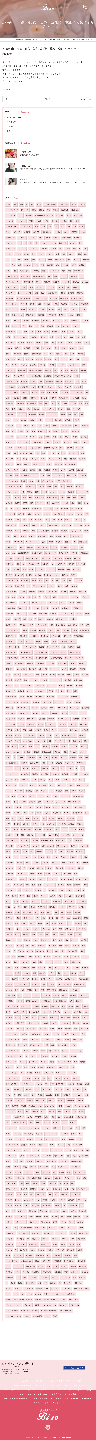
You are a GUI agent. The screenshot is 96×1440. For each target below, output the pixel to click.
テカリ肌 (35, 392)
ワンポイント (10, 293)
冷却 (21, 204)
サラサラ (15, 365)
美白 (71, 337)
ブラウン (45, 1150)
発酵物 (25, 503)
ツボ (45, 354)
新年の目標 (10, 846)
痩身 (15, 204)
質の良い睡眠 (47, 1206)
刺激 (15, 1228)
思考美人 (59, 791)
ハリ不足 (70, 768)
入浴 (40, 437)
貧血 (43, 542)
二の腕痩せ (35, 271)
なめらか (43, 365)
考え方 (34, 580)
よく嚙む (64, 1266)
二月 (19, 907)
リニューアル (60, 1073)
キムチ (25, 851)
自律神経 (71, 293)
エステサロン (10, 215)
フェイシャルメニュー (13, 752)
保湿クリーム (82, 1200)
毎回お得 (55, 746)
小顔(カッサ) (63, 1305)
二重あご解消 (34, 763)
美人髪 (32, 470)
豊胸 (25, 332)
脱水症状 (45, 863)
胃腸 (7, 315)
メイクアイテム (11, 1156)
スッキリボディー (64, 719)
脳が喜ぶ (80, 1222)
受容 (40, 580)
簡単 (68, 409)
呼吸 (48, 935)
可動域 (52, 1145)
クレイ (8, 536)
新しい (64, 713)
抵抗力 (8, 757)
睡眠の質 (29, 791)
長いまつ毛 (23, 785)
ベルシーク (31, 724)
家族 (82, 414)
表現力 (42, 619)
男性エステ (32, 1211)
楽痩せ (8, 321)
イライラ (9, 791)
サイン (8, 1095)
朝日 (54, 940)
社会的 (8, 1255)
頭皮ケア (55, 221)
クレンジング (10, 370)
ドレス (8, 1012)
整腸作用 (9, 1217)
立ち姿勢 (9, 741)
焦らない (9, 835)
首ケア (49, 951)
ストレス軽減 (57, 558)
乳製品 (69, 1172)
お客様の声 (6, 90)
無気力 (69, 1217)
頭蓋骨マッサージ (12, 1189)
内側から (9, 1272)
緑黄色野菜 (35, 1272)
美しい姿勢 (53, 298)
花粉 (48, 210)
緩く (66, 940)
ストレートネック (12, 304)
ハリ (74, 226)
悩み (62, 448)
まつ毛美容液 (10, 387)
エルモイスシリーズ (13, 1078)
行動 (70, 580)
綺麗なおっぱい (84, 979)
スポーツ (21, 597)
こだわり (82, 497)
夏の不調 (73, 995)
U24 (30, 619)
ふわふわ (71, 603)
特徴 (36, 791)
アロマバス (46, 901)
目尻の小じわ (48, 1233)
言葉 (47, 580)
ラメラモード (48, 1073)
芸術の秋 (9, 1200)
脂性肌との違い (26, 1261)
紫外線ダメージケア (26, 625)
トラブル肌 (64, 1134)
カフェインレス (22, 437)
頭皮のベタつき (63, 846)
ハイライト (63, 730)
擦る (19, 1095)
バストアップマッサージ (58, 652)
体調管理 (21, 691)
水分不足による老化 (34, 1178)
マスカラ (65, 503)
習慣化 (52, 708)
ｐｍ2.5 (69, 890)
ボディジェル (59, 702)
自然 (87, 1150)
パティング (60, 1250)
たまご (8, 1294)
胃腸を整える (30, 315)
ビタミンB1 (33, 1277)
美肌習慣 (36, 348)
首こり (63, 293)
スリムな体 (32, 614)
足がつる (9, 1289)
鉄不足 (61, 851)
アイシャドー (72, 1206)
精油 (36, 243)
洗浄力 (23, 536)
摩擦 (42, 392)
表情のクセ (10, 1244)
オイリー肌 (46, 321)
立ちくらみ (80, 851)
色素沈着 (86, 260)
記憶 (62, 951)
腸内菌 (8, 675)
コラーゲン (17, 232)
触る (71, 1001)
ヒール (43, 1051)
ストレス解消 (10, 713)
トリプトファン (11, 652)
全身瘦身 (36, 1006)
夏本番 (66, 957)
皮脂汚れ (44, 249)
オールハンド (10, 343)
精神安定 (77, 558)
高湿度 (29, 514)
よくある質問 (37, 1316)
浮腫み (43, 459)
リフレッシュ (33, 249)
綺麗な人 (69, 520)
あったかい (51, 824)
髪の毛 (17, 1017)
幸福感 (8, 542)
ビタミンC (73, 713)
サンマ (32, 1056)
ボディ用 (74, 553)
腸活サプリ (56, 1128)
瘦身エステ (22, 1211)
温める (55, 935)
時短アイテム (42, 1145)
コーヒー (33, 437)
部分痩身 (64, 531)
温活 (42, 293)
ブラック (36, 1150)
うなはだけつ (70, 868)
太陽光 (64, 403)
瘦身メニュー (25, 1006)
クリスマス (84, 774)
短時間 (34, 962)
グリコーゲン (65, 1277)
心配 (83, 1128)
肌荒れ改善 (63, 990)
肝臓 (78, 1244)
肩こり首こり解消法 (23, 298)
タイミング (25, 962)
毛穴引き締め (10, 719)
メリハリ (64, 757)
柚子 (74, 780)
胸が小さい (55, 332)
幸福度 (67, 946)
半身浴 (48, 437)
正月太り (52, 818)
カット (40, 874)
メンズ (39, 204)
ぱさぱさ (71, 1200)
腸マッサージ (51, 1161)
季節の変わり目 (11, 592)
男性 (77, 221)
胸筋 (24, 497)
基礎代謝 (48, 370)
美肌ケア (47, 282)
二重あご (53, 1283)
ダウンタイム (53, 879)
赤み (50, 226)
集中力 (8, 813)
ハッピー (75, 940)
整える (43, 525)
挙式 (7, 1122)
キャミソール (33, 1062)
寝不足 (67, 1040)
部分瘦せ (70, 448)
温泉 (19, 995)
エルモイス (19, 558)
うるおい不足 (19, 1023)
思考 (33, 968)
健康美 (22, 547)
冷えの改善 (31, 757)
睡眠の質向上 (46, 752)
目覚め (17, 730)
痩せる (67, 437)
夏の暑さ (42, 630)
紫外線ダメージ (61, 619)
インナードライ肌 (12, 1261)
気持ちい (74, 846)
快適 (13, 553)
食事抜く (77, 1217)
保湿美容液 (84, 553)
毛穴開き (24, 1034)
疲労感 (8, 1161)
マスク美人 (55, 503)
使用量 (86, 918)
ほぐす (66, 1183)
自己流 (81, 1111)
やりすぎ (58, 1078)
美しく (57, 735)
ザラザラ (9, 1206)
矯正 (85, 923)
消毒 (22, 835)
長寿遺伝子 (70, 1100)
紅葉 (25, 1194)
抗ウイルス (22, 249)
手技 (65, 459)
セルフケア (52, 1183)
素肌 (50, 741)
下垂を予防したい (60, 1001)
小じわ (81, 226)
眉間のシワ (35, 1239)
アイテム (57, 1012)
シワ (13, 260)
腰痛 (50, 780)
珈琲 (59, 1111)
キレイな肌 (75, 398)
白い (62, 918)
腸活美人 (62, 315)
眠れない (38, 829)
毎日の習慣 (64, 298)
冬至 (13, 1211)
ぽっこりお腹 (83, 1156)
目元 (65, 752)
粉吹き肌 (73, 1056)
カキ (18, 1277)
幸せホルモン (18, 542)
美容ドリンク (40, 1100)
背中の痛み (68, 1283)
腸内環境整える (53, 525)
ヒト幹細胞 (52, 946)
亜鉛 (24, 1277)
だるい (35, 940)
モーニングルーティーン (46, 387)
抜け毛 (19, 1067)
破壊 (75, 874)
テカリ (8, 376)
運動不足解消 (62, 708)
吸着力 (16, 536)
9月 (35, 597)
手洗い (86, 741)
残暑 (46, 1045)
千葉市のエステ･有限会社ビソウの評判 (19, 1300)
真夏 (63, 1139)
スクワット (46, 995)
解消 (54, 929)
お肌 (30, 243)
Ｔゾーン (52, 973)
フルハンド (57, 874)
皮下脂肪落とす (43, 531)
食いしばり (10, 1239)
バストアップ (10, 332)
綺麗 (80, 757)
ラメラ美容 (25, 901)
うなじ (8, 1266)
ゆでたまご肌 (56, 636)
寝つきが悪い (48, 829)
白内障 (66, 1272)
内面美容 (71, 1139)
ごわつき (17, 497)
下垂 (31, 332)
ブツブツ (18, 807)
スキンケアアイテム (58, 1084)
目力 (31, 503)
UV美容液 (26, 531)
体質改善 (82, 204)
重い (70, 923)
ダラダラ (85, 968)
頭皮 (7, 365)
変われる (44, 791)
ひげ (27, 431)
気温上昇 (21, 514)
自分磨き (9, 520)
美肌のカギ (58, 1089)
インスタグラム (20, 448)
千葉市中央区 (10, 238)
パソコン (73, 829)
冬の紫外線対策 (78, 796)
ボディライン (24, 271)
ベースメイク (21, 221)
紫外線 (55, 210)
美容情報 (61, 287)
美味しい (37, 409)
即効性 (37, 1261)
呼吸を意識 (40, 1255)
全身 (40, 238)
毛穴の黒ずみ (63, 398)
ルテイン (64, 276)
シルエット (66, 780)
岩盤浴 (22, 697)
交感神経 (80, 293)
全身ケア (62, 1200)
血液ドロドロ (45, 1222)
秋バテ (29, 691)
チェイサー (10, 863)
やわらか (18, 254)
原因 (7, 326)
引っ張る (35, 979)
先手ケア (47, 1122)
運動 (69, 271)
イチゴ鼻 (26, 824)
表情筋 (58, 536)
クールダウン (30, 1283)
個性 (57, 580)
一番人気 (36, 1078)
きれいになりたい (12, 287)
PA (25, 243)
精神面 (82, 1062)
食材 (47, 923)
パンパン (20, 1001)
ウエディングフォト (13, 647)
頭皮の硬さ (55, 1289)
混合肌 (52, 1029)
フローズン (72, 907)
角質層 (8, 907)
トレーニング (77, 1095)
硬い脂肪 (9, 1017)
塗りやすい (43, 785)
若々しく (55, 547)
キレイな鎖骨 (10, 514)
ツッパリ (51, 586)
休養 (39, 1283)
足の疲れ (64, 592)
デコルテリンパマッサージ (74, 658)
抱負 (13, 818)
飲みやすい (35, 768)
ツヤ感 (38, 221)
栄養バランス (76, 962)
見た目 (81, 791)
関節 (51, 625)
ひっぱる (41, 1250)
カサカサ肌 (72, 1073)
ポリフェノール (47, 481)
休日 (15, 802)
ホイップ (76, 1078)
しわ (81, 276)
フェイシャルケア (12, 1073)
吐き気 (66, 1189)
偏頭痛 (26, 354)
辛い (46, 1084)
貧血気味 (70, 851)
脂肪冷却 (35, 1183)
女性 (71, 221)
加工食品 (55, 1217)
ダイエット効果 (63, 697)
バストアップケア (41, 658)
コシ (48, 1189)
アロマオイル (81, 901)
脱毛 (13, 431)
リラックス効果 (52, 592)
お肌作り (49, 868)
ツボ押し (80, 824)
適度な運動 (58, 420)
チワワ (8, 420)
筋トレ (44, 271)
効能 (82, 768)
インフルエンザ (40, 691)
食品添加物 (23, 636)
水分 (33, 254)
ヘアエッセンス (41, 625)
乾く (62, 768)
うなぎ (66, 962)
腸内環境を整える (12, 763)
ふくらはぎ (34, 459)
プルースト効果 (72, 951)
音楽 (30, 730)
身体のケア (75, 697)
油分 (39, 885)
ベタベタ (79, 614)
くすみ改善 (48, 509)
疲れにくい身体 (51, 553)
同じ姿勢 (9, 680)
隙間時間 (68, 1029)
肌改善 (76, 675)
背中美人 (9, 807)
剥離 (21, 1183)
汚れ (58, 630)
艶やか (14, 896)
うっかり (20, 946)
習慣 (36, 293)
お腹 (19, 265)
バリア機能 (40, 569)
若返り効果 (67, 680)
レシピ (20, 641)
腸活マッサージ (63, 1167)
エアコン (9, 1023)
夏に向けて (32, 309)
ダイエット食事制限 (35, 370)
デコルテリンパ (77, 509)
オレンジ (62, 907)
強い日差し (10, 1029)
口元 (7, 1106)
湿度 (15, 1161)
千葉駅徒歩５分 (52, 293)
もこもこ (53, 492)
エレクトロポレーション (14, 1056)
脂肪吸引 (82, 907)
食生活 (8, 271)
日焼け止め (75, 210)
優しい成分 (76, 1023)
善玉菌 (87, 525)
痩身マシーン (79, 271)
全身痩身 (53, 614)
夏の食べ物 (82, 1266)
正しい (37, 746)
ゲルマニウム (59, 968)
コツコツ (27, 995)
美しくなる (25, 580)
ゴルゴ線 (73, 1233)
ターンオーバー (52, 392)
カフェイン (10, 437)
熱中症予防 (29, 359)
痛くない (56, 431)
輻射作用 (41, 592)
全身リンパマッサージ (63, 481)
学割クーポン (69, 1178)
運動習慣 (73, 757)
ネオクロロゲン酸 (42, 547)
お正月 (20, 818)
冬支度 (29, 1073)
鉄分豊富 (44, 708)
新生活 (8, 1134)
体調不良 (70, 486)
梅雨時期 (49, 359)
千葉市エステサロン (32, 558)
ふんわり (24, 470)
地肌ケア (27, 464)
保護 (63, 254)
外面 (75, 1062)
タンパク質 (10, 459)
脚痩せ (23, 309)
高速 (33, 431)
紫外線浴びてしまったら (62, 376)
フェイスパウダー (82, 879)
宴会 (74, 1156)
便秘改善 (27, 265)
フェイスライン (55, 680)
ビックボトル (75, 1167)
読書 (13, 597)
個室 (19, 260)
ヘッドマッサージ (12, 226)
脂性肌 (26, 426)
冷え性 (74, 204)
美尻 (54, 597)
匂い (56, 951)
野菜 (13, 409)
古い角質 (66, 630)
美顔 (13, 265)
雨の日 (17, 531)
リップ (17, 741)
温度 (66, 586)
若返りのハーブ (79, 807)
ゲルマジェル (65, 1023)
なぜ (36, 326)
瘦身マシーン (69, 929)
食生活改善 (75, 431)
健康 (69, 260)
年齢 (28, 586)
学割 (24, 619)
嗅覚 (82, 951)
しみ (39, 426)
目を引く (38, 957)
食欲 (7, 597)
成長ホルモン (10, 359)
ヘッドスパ (84, 846)
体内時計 (73, 403)
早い (37, 918)
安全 (74, 497)
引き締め (58, 232)
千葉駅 (55, 304)
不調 (31, 813)
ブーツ (46, 757)
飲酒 (85, 857)
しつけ (16, 420)
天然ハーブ (42, 946)
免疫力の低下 (10, 1233)
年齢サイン (42, 907)
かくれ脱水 (55, 774)
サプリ (36, 265)
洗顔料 (37, 492)
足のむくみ (46, 929)
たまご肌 (84, 746)
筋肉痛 (13, 1283)
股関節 (63, 414)
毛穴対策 (26, 1017)
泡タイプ (73, 663)
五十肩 (16, 901)
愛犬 (69, 414)
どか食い (83, 309)
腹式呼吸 (45, 1056)
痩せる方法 (47, 376)
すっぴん (85, 282)
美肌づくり (50, 287)
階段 (75, 1029)
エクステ (39, 1139)
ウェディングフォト (19, 1122)
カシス (64, 1122)
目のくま (47, 1034)
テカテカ (47, 514)
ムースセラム (74, 990)
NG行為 (81, 829)
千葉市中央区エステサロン (44, 215)
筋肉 (39, 304)
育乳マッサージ (75, 652)
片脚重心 (56, 1122)
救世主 (17, 935)
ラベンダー (22, 796)
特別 (37, 675)
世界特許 (38, 1073)
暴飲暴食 (61, 818)
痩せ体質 (56, 995)
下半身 (76, 376)
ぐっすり (39, 1084)
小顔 (66, 321)
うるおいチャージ (33, 1023)
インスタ (9, 448)
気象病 (8, 1167)
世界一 (76, 426)
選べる (51, 918)
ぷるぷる (39, 807)
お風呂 (46, 730)
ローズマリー (66, 807)
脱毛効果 (77, 912)
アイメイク (40, 503)
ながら (32, 874)
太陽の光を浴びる (42, 1289)
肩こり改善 (43, 669)
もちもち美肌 (65, 835)
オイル (86, 503)
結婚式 (41, 647)
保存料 (38, 1217)
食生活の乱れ (54, 1211)
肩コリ (55, 1266)
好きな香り (76, 1089)
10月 (68, 741)
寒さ (7, 829)
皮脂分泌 (83, 370)
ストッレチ (75, 1272)
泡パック (35, 525)
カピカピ (32, 879)
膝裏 (60, 929)
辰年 (33, 1095)
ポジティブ (38, 520)
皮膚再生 (27, 232)
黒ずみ (69, 691)
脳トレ (71, 1222)
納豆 (31, 851)
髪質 (53, 1167)
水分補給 (59, 542)
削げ (54, 1172)
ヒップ (63, 470)
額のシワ (45, 1239)
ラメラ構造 (81, 564)
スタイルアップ (11, 1062)
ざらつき (32, 536)
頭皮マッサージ (82, 785)
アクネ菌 (77, 702)
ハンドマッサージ (12, 276)
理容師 (70, 1006)
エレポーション (28, 918)
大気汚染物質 (66, 238)
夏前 (56, 359)
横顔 (43, 763)
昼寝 (78, 647)
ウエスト (45, 1023)
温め (47, 343)
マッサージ (22, 238)
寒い (22, 1073)
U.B (81, 625)
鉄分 (75, 1255)
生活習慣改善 (51, 315)
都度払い (82, 265)
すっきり (55, 757)
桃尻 (76, 691)
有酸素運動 (25, 968)
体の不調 (33, 1167)
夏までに (30, 343)
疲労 (85, 885)
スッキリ (53, 249)
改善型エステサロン (64, 984)
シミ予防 (23, 802)
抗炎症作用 (25, 840)
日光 (63, 647)
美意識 (54, 641)
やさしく (9, 923)
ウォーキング (74, 708)
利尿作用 (67, 1111)
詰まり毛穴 (57, 1255)
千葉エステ (75, 1034)
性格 (66, 791)
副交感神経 (10, 298)
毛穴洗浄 (73, 459)
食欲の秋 (76, 719)
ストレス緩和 (10, 1111)
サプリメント (51, 1067)
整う (50, 1078)
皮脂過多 (9, 348)
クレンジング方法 (12, 392)
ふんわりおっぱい (41, 652)
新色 (82, 1206)
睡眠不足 (59, 354)
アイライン (62, 724)
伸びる (59, 387)
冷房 (42, 475)
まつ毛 (84, 381)
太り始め (71, 1084)
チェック (41, 1266)
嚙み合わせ (20, 1239)
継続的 (38, 641)
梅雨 (53, 343)
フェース (21, 724)
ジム (72, 1189)
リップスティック (33, 1156)
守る (56, 912)
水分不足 (38, 890)
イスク (37, 1089)
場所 (33, 935)
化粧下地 (15, 1106)
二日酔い (36, 863)
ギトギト (38, 514)
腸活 (57, 265)
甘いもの (42, 260)
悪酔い (28, 863)
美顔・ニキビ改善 (12, 1311)
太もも (25, 459)
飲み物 (70, 935)
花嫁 (43, 984)
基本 (41, 962)
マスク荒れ (17, 354)
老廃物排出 (78, 680)
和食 (63, 1006)
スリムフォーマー (24, 713)
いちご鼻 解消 (31, 1029)
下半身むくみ (19, 1178)
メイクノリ (10, 946)
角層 (7, 569)
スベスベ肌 (74, 746)
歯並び (43, 1111)
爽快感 (8, 851)
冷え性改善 (32, 669)
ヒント (8, 951)
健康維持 (9, 503)
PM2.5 (49, 912)
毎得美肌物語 (78, 636)
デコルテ (73, 348)
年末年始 (49, 1095)
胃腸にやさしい (17, 315)
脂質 (42, 265)
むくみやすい (54, 669)
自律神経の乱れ (76, 1161)
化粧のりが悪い (63, 1045)
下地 (18, 868)
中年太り (29, 1089)
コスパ (32, 1145)
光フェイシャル (47, 1040)
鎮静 (53, 1117)
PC (78, 863)
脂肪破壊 (85, 730)
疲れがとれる (10, 442)
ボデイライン (18, 1266)
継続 (33, 531)
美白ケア (61, 343)
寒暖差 (40, 923)
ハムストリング (52, 414)
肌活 (77, 381)
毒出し (23, 481)
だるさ (16, 857)
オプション (29, 641)
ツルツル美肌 (41, 835)
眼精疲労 (77, 885)
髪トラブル (10, 1067)
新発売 (79, 1084)
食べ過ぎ (51, 309)
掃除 (16, 835)
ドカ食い (74, 309)
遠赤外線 (32, 592)
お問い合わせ (73, 1300)
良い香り (36, 929)
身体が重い (10, 1001)
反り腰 (17, 912)
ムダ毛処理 (42, 431)
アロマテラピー (69, 901)
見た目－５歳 (83, 1233)
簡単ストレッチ (40, 1228)
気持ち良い (52, 907)
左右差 (38, 332)
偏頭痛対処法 (36, 354)
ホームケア (66, 282)
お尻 (16, 990)
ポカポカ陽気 (68, 1117)
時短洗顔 (71, 492)
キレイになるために (34, 376)
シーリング (34, 680)
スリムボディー (29, 735)
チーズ (29, 1294)
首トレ (32, 304)
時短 (50, 968)
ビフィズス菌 (51, 990)
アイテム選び (19, 1100)
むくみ (82, 232)
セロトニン (46, 558)
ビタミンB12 (44, 1277)
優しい (8, 901)
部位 (44, 918)
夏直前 (20, 431)
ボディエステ (59, 260)
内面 (86, 514)
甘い (34, 857)
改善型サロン (71, 475)
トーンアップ (48, 802)
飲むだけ (59, 979)
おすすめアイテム (12, 1084)
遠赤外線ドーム (11, 697)
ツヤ (68, 226)
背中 (56, 509)
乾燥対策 (23, 879)
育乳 (37, 453)
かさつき (59, 381)
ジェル (80, 818)
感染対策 (29, 215)
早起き (67, 1089)
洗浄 (39, 802)
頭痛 (62, 486)
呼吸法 (60, 1029)
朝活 (53, 520)
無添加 (84, 365)
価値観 (17, 520)
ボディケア (69, 381)
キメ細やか (34, 636)
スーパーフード (66, 426)
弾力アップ (81, 763)
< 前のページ (9, 99)
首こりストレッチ (77, 298)
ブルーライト (10, 243)
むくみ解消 (32, 238)
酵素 (56, 276)
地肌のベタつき (38, 464)
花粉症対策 (63, 243)
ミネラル (9, 968)
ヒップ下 (71, 470)
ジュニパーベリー (12, 774)
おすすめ (64, 221)
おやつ (42, 857)
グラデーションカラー (13, 1150)
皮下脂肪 (48, 442)
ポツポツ (70, 686)
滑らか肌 (21, 719)
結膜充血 (58, 1272)
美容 (7, 431)
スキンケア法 (82, 929)
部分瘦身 (18, 735)
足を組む (9, 990)
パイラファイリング (64, 1062)
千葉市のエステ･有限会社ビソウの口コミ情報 (50, 1300)
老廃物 (55, 470)
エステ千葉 (43, 1017)
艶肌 (27, 1111)
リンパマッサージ (12, 210)
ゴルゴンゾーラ (61, 1233)
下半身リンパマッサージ (14, 486)
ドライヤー (35, 984)
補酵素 (32, 1067)
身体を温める (39, 697)
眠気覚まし (10, 1194)
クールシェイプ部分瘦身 (29, 1311)
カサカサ (67, 813)
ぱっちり (9, 1139)
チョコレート (25, 857)
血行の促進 (50, 697)
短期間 (25, 398)
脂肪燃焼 (73, 669)
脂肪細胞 (61, 569)
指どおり (33, 365)
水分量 (31, 569)
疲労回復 (81, 354)
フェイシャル (63, 204)
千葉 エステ (77, 1040)
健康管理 (39, 359)
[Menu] (91, 7)
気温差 (55, 1244)
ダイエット (60, 215)
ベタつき (47, 957)
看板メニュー (10, 940)
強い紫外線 (70, 1250)
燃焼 (73, 1183)
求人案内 (27, 1316)
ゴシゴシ (49, 962)
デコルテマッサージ (40, 298)
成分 (7, 957)
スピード (68, 387)
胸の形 (46, 332)
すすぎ (22, 896)
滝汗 (60, 437)
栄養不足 (65, 1239)
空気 (25, 907)
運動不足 (18, 680)
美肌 (68, 287)
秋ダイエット (31, 719)
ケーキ (34, 780)
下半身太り (79, 486)
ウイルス (23, 746)
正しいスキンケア (39, 586)
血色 (45, 1283)
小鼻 (80, 403)
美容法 (73, 1045)
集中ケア (80, 1100)
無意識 (63, 1244)
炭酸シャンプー (11, 625)
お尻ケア (47, 597)
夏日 (27, 946)
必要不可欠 (38, 1117)
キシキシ (9, 984)
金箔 (37, 481)
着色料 (46, 1217)
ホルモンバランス (68, 863)
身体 (30, 326)
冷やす (62, 935)
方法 (42, 990)
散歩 (18, 564)
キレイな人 (64, 509)
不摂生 (57, 1095)
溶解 (68, 569)
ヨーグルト (17, 813)
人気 (85, 249)
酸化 (79, 254)
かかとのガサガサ (23, 846)
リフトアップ (57, 321)
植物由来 (9, 935)
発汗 (54, 437)
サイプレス (26, 973)
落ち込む (24, 923)
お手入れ (76, 287)
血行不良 (57, 442)
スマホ (64, 829)
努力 (30, 520)
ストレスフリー (53, 1051)
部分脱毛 (9, 686)
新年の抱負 (78, 840)
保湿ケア (56, 282)
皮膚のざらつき (11, 636)
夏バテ (84, 398)
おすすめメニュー (12, 309)
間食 (48, 857)
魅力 (47, 520)
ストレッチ (79, 448)
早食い (66, 309)
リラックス (19, 791)
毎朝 (16, 968)
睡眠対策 (24, 1189)
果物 (84, 1178)
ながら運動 (85, 708)
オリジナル (67, 874)
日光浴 (76, 420)
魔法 (59, 973)
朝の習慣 (76, 968)
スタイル (55, 1023)
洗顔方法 (64, 304)
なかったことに (22, 874)
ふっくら (41, 254)
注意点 (60, 586)
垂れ (48, 796)
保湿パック (66, 608)
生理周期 (15, 829)
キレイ (58, 337)
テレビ (61, 890)
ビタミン (17, 321)
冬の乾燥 (27, 752)
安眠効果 (32, 796)
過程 (13, 957)
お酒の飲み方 (33, 1222)
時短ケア (39, 1134)
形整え (79, 603)
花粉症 (8, 1228)
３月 (59, 1117)
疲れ (7, 553)
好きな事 (38, 730)
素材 (62, 497)
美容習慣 (71, 332)
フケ (37, 1200)
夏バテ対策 (10, 403)
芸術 (28, 597)
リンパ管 (41, 486)
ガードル (44, 1062)
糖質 (16, 475)
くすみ (19, 426)
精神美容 (76, 946)
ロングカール (78, 1150)
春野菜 (54, 923)
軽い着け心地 (18, 885)
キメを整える (42, 536)
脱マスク (21, 951)
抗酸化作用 (83, 542)
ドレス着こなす (69, 1261)
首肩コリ (82, 1277)
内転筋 (41, 414)
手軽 (25, 813)
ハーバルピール (11, 1183)
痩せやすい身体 (37, 553)
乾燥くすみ (77, 741)
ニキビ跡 (26, 321)
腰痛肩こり (10, 929)
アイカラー (85, 719)
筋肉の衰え (67, 442)
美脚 (30, 497)
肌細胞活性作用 (77, 536)
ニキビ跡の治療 (35, 1034)
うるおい (9, 254)
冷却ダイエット (81, 1117)
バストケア (82, 475)
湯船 (81, 547)
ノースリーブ (54, 271)
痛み (42, 912)
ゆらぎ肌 (62, 923)
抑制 (19, 940)
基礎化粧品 (22, 370)
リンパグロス (46, 1156)
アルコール (25, 780)
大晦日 (28, 818)
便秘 (28, 409)
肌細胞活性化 (84, 630)
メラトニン (10, 868)
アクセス (38, 1294)
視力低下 (85, 863)
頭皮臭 (49, 464)
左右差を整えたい (32, 1001)
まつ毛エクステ (34, 1012)
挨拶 (7, 818)
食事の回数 (81, 1239)
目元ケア (33, 785)
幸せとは (50, 619)
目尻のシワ (55, 1239)
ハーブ (17, 509)
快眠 (24, 730)
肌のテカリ (29, 1161)
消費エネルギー (20, 1222)
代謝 (42, 326)
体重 (56, 370)
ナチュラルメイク (33, 564)
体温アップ (55, 1006)
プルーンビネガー (23, 708)
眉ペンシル (83, 724)
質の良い (17, 1167)
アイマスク (73, 752)
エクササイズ (10, 414)
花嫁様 (86, 1006)
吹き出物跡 (35, 321)
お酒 (57, 829)
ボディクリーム (78, 835)
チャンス (73, 1122)
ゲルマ (31, 481)
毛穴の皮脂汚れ (70, 464)
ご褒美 (60, 1106)
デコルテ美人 (19, 663)
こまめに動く (66, 1289)
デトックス (25, 210)
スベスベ (86, 1023)
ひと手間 (84, 940)
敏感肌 (8, 337)
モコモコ (67, 1078)
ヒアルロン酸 (21, 1244)
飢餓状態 (9, 1222)
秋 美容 (65, 1051)
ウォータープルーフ (13, 1051)
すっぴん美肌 (51, 686)
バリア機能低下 (58, 514)
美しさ (74, 973)
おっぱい (85, 1017)
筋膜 (64, 453)
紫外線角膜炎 (47, 1272)
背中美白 (38, 575)
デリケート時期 (83, 492)
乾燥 (74, 249)
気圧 (66, 354)
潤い (60, 249)
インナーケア (83, 995)
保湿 (57, 254)
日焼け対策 (73, 276)
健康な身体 (81, 1261)
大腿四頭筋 (32, 414)
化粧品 (60, 896)
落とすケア (57, 813)
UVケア (69, 343)
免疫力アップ (66, 525)
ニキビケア (34, 337)
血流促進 (81, 470)
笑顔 (51, 536)
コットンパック (76, 1051)
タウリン (55, 1277)
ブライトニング (79, 1172)
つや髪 (37, 1172)
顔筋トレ (73, 1266)
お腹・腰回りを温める (81, 1289)
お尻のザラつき (11, 603)
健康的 (74, 857)
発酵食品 (57, 752)
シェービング (39, 686)
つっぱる (74, 586)
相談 (27, 1183)
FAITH (25, 630)
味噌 (68, 1145)
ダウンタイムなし (67, 879)
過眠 (62, 1217)
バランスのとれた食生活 (66, 824)
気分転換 (71, 647)
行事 (16, 780)
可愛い (40, 420)
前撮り (31, 1122)
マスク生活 (10, 426)
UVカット (77, 238)
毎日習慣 (84, 437)
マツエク (68, 1106)
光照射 (55, 796)
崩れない (79, 1001)
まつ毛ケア (78, 387)
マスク (69, 702)
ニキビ (43, 226)
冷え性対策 (44, 774)
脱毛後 (8, 497)
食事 (34, 260)
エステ (47, 1316)
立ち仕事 (85, 675)
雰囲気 (74, 791)
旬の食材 (18, 1200)
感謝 (44, 818)
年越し (40, 1095)
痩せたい (39, 343)
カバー (8, 885)
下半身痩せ (49, 381)
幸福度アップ (21, 614)
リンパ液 (24, 381)
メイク (80, 332)
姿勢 (51, 337)
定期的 (69, 912)
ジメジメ (64, 359)
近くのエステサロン (20, 337)
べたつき (52, 365)
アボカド (55, 426)
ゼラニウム (55, 863)
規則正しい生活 (26, 829)
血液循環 (27, 348)
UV (75, 542)
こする (32, 1250)
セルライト (16, 326)
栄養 (71, 359)
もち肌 (17, 768)
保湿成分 (35, 840)
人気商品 (26, 935)
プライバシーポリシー (13, 1305)
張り (36, 912)
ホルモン (49, 420)
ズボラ (81, 973)
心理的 (80, 1250)
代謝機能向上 (47, 232)
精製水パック (77, 608)
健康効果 (68, 558)
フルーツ (21, 757)
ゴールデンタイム (27, 1084)
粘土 (47, 1117)
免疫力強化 (82, 1211)
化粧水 (26, 254)
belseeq (40, 724)
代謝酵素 (82, 669)
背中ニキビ (19, 575)
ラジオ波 (21, 343)
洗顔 (32, 204)
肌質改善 (27, 940)
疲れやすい (43, 614)
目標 (69, 840)
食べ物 (61, 1172)
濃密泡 (46, 426)
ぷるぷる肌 (44, 636)
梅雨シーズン (59, 1156)
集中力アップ (45, 1244)
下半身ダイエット (12, 381)
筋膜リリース (63, 1067)
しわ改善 (44, 680)
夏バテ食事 (20, 403)
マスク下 (73, 243)
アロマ (8, 204)
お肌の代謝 (78, 580)
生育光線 (23, 592)
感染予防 (30, 835)
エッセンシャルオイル (48, 243)
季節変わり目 (10, 1045)
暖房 (33, 885)
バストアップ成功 (56, 658)
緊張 (51, 354)
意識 (63, 580)
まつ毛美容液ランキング (26, 387)
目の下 (73, 1134)
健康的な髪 (58, 464)
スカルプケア (28, 1200)
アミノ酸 (9, 558)
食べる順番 (70, 818)
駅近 (86, 1012)
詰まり (34, 1017)
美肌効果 (39, 851)
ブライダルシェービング (67, 641)
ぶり (22, 1294)
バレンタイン (50, 1106)
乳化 (16, 923)
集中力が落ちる (23, 1233)
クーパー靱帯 (65, 796)
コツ (7, 979)
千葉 (72, 1067)
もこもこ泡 (35, 846)
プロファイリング (47, 979)
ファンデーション (12, 1006)
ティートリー (10, 249)
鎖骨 (44, 453)
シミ (7, 260)
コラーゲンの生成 (26, 1228)
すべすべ (85, 957)
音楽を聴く (29, 1255)
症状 (74, 1277)
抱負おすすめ (60, 840)
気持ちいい (10, 564)
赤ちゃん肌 (67, 636)
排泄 (56, 486)
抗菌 (36, 226)
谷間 (82, 453)
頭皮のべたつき (20, 1217)
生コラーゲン (69, 763)
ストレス (77, 260)
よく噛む (42, 309)
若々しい (51, 1100)
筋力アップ (72, 1228)
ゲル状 (52, 675)
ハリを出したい (46, 1001)
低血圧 (57, 780)
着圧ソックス (44, 1167)
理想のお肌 (82, 663)
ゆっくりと (55, 1056)
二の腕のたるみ (37, 442)
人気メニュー (52, 603)
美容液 (67, 249)
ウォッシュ (26, 1078)
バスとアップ (36, 509)
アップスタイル (26, 686)
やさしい (71, 785)
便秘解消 (30, 547)
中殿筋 (29, 990)
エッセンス (28, 1172)
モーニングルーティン (13, 282)
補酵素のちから (52, 497)
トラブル (9, 586)
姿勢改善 (82, 735)
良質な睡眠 (52, 890)
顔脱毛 (8, 619)
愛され (48, 807)
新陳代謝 (50, 326)
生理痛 (50, 542)
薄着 (15, 271)
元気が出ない (45, 940)
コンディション (28, 675)
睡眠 (77, 359)
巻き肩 (8, 453)
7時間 (81, 1228)
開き (48, 1255)
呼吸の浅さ (78, 1283)
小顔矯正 (35, 1111)
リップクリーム (40, 741)
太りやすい (66, 326)
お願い (78, 1006)
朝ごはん (9, 973)
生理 (72, 1239)
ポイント (40, 868)
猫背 (15, 453)
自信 (51, 791)
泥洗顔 (86, 531)
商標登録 (79, 935)
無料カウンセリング (50, 448)
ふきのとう (23, 1250)
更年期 (23, 1106)
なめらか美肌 (53, 835)
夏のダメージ (62, 663)
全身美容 (17, 675)
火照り (25, 1167)
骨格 (43, 1078)
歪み (36, 990)
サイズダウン (30, 486)
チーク (54, 730)
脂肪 (39, 470)
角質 (86, 403)
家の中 (8, 802)
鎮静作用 (43, 973)
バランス (21, 409)
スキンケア (10, 221)
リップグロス (27, 741)
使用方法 (17, 824)
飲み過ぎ (73, 1211)
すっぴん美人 (24, 525)
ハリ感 (46, 221)
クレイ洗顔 (43, 1029)
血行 (83, 1034)
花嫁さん (65, 575)
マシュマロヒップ (74, 802)
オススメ (17, 851)
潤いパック (64, 1194)
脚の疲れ (73, 592)
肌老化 (25, 1040)
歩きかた (9, 1178)
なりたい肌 (10, 874)
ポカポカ (36, 713)
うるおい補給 (21, 669)
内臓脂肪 (47, 470)
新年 (86, 813)
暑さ (68, 968)
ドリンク (26, 768)
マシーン (41, 735)
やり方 (8, 824)
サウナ (29, 697)
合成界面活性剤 (19, 1117)
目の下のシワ (36, 1233)
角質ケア (18, 1206)
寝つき (19, 929)
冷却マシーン (18, 1089)
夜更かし (43, 780)
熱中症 (20, 359)
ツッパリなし (28, 1134)
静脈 (25, 680)
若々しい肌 (57, 957)
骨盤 (48, 1266)
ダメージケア (46, 702)
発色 (7, 1211)
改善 (83, 337)
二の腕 (81, 348)
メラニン (20, 1029)
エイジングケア (26, 226)
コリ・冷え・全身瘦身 (13, 1316)
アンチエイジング (12, 580)
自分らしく (42, 968)
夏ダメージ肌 (10, 691)
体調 (79, 503)
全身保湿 (36, 702)
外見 (24, 520)
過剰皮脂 (18, 1172)
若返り (74, 630)
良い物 (36, 896)
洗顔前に (46, 746)
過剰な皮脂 (40, 1161)
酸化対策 (44, 398)
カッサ (66, 973)
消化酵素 (24, 763)
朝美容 (60, 520)
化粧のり (51, 984)
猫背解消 (78, 923)
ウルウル (9, 768)
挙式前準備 (57, 1261)
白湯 (66, 370)
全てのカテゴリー (14, 117)
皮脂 (77, 337)
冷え (24, 326)
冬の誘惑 (74, 774)
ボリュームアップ (12, 470)
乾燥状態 (74, 370)
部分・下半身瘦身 (66, 1311)
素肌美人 (76, 282)
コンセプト (69, 896)
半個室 (76, 442)
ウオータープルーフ (13, 630)
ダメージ (51, 630)
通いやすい (78, 1012)
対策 (40, 381)
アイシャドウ (77, 1145)
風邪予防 (35, 774)
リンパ (66, 232)
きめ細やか (55, 713)
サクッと (64, 746)
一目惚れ (32, 420)
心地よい (27, 929)
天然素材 (26, 509)
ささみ (16, 1294)
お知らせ (10, 126)
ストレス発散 (18, 1255)
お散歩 (23, 420)
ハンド (38, 813)
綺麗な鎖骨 (35, 1206)
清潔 (56, 348)
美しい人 (78, 520)
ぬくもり (47, 813)
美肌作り (85, 321)
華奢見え (59, 1040)
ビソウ (38, 282)
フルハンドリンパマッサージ (29, 1128)
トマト (17, 1272)
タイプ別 (56, 1034)
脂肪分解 (9, 735)
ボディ (34, 210)
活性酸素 (53, 398)
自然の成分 (61, 785)
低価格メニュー (11, 879)
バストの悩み (10, 608)
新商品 (29, 492)
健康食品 (41, 1067)
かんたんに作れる (49, 409)
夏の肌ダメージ (83, 1189)
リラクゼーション (12, 492)
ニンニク (49, 851)
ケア (87, 625)
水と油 (29, 1117)
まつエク (68, 1150)
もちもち (79, 514)
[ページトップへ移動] (91, 1367)
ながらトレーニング (69, 735)
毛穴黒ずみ (25, 392)
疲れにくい (51, 569)
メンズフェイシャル (66, 614)
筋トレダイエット (39, 276)
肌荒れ (41, 210)
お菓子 (43, 1183)
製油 (73, 503)
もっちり (62, 492)
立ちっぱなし (60, 625)
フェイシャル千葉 (35, 448)
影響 (73, 354)
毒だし (52, 785)
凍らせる (85, 1272)
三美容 (52, 896)
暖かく (32, 923)
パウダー (45, 713)
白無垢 (38, 1122)
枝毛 (25, 1067)
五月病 (79, 1139)
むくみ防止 (25, 774)
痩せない (76, 326)
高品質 (46, 641)
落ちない (27, 1150)
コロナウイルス (58, 475)
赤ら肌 (8, 857)
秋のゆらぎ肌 (22, 1045)
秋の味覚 (51, 719)
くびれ (70, 315)
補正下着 (74, 232)
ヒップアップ (63, 597)
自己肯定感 (10, 614)
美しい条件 (59, 868)
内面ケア (61, 1100)
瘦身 (63, 271)
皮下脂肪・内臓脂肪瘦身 (49, 1311)
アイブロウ (73, 724)
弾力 (63, 332)
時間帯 (35, 1051)
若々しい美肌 (19, 586)
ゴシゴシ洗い (28, 807)
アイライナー (51, 724)
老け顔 (32, 907)
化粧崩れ (18, 348)
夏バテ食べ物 (31, 403)
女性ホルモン (73, 453)
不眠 (48, 475)
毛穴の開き (64, 392)
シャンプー (61, 365)
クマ (7, 265)
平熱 (40, 403)
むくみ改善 (76, 409)
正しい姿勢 (50, 663)
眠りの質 (9, 730)
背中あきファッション (51, 575)
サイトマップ (58, 1403)
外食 (68, 1156)
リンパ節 (33, 381)
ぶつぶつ (32, 802)
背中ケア (9, 575)
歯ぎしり (52, 1111)
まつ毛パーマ (46, 1012)
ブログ (9, 131)
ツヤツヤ (83, 713)
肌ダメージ (22, 608)
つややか (71, 254)
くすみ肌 (31, 868)
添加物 (31, 1217)
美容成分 (45, 768)
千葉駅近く (64, 210)
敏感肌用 (24, 1145)
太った (64, 669)
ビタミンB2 (46, 1261)
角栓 (7, 409)
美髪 (30, 957)
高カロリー (64, 857)
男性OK (26, 260)
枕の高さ (45, 1006)
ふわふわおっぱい (26, 652)
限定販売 (9, 1172)
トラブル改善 (68, 1128)
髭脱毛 (87, 614)
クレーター (67, 1012)
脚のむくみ (82, 592)
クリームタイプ (57, 1150)
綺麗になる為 (30, 1266)
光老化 (64, 1056)
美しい (66, 536)
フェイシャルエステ (25, 293)
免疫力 (49, 486)
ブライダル (28, 1305)
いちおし (85, 442)
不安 (77, 1128)
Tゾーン (40, 935)
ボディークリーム (12, 702)
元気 (56, 1194)
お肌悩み (45, 564)
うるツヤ (79, 686)
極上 (68, 918)
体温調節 (65, 774)
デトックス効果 (19, 376)
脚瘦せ (48, 238)
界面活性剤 (80, 896)
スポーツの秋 (76, 1194)
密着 (27, 885)
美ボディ (61, 1145)
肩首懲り (56, 238)
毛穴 (56, 226)
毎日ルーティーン (47, 840)
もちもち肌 (55, 608)
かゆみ (61, 686)
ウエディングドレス (29, 647)
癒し (75, 414)
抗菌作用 (41, 796)
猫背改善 (30, 663)
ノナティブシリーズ (22, 984)
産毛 (62, 691)
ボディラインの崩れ (26, 453)
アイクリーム (19, 1139)
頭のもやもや (33, 1244)
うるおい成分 (10, 995)
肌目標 (80, 868)
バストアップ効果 (12, 658)
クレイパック (60, 802)
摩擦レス (30, 1139)
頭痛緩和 (33, 1189)
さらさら (24, 365)
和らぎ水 (20, 863)
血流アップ (22, 414)
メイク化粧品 (10, 724)
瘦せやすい (22, 957)
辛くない (36, 995)
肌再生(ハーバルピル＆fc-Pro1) (45, 1305)
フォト (62, 603)
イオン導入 (16, 398)
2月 (24, 868)
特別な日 (56, 807)
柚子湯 (81, 780)
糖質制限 (50, 265)
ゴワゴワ (59, 763)
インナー (35, 824)
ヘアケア (85, 359)
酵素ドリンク (77, 813)
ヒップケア (74, 597)
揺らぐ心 (9, 1250)
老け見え (30, 951)
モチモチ (71, 564)
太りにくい (78, 525)
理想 (86, 757)
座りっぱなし (72, 625)
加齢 (85, 1089)
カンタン (74, 547)
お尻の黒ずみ (24, 603)
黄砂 (7, 896)
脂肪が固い (76, 569)
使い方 (8, 1117)
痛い (31, 1194)
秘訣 (24, 569)
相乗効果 (36, 752)
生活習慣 (41, 315)
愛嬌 (13, 796)
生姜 (39, 757)
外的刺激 (78, 343)
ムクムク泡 (17, 1134)
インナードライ (49, 885)
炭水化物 (9, 475)
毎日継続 (47, 304)
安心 (68, 497)
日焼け (86, 343)
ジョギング (26, 1051)
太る (57, 326)
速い (16, 686)
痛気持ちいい (74, 730)
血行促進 (36, 232)
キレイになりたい (77, 392)
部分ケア (58, 1206)
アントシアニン (11, 547)
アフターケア (63, 553)
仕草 (7, 796)
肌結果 (87, 1084)
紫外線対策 (84, 304)
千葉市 (55, 1316)
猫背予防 (9, 1100)
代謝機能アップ (23, 553)
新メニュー (10, 918)
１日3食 (63, 1222)
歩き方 (49, 735)
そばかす (64, 348)
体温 (53, 403)
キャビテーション (55, 459)
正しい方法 (77, 918)
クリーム (50, 254)
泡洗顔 (44, 492)
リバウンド (46, 1128)
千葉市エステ (65, 1017)
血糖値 (50, 260)
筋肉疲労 (18, 1289)
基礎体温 (30, 1100)
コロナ (20, 215)
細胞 (60, 946)
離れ (50, 1194)
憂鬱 (21, 1161)
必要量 (55, 1222)
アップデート (59, 741)
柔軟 (86, 1095)
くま (80, 1134)
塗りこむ (50, 1250)
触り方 (14, 979)
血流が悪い (64, 547)
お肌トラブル (10, 641)
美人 (65, 337)
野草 (78, 1178)
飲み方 (16, 962)
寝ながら (61, 409)
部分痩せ (9, 912)
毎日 (49, 276)
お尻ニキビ (85, 597)
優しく (64, 995)
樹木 (34, 973)
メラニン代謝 (47, 348)
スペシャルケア (11, 525)
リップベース (27, 890)
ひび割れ (53, 1200)
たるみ (8, 232)
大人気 (48, 874)
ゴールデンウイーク (52, 1139)
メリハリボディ (75, 531)
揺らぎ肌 (33, 630)
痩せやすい (35, 901)
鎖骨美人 (9, 663)
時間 (60, 940)
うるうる (70, 514)
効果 (7, 398)
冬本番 (50, 763)
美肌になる (16, 569)
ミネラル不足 (28, 1289)
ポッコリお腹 (27, 912)
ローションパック (12, 1145)
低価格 (74, 265)
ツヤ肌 (23, 287)
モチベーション (23, 442)
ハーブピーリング (12, 1034)
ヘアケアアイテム (52, 1134)
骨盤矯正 (76, 1017)
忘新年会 (9, 780)
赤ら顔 (19, 464)
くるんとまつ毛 (11, 785)
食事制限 (55, 531)
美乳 (19, 332)
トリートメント (73, 365)
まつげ (41, 1189)
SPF (19, 243)
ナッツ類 (26, 1272)
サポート (44, 896)
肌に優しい (75, 957)
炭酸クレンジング (48, 846)
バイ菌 (14, 746)
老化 (85, 254)
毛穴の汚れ (43, 1211)
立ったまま (52, 1228)
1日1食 (86, 1217)
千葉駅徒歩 (75, 321)
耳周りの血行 (63, 1161)
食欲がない (58, 1178)
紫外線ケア (57, 1189)
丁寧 (30, 746)
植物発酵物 (10, 1277)
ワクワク (37, 818)
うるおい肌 (73, 304)
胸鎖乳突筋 (66, 1095)
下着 (42, 824)
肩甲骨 (19, 1194)
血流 (22, 492)
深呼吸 (44, 1200)
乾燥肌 (31, 287)
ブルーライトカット (13, 1040)
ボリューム (46, 1172)
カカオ (55, 857)
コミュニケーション (32, 542)
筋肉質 (17, 973)
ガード (26, 1206)
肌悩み (8, 354)
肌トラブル (78, 215)
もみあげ (17, 619)
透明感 (31, 221)
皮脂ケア (68, 542)
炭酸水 (52, 1062)
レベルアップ (47, 1089)
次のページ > (86, 99)
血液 (18, 459)
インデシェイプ (11, 1128)
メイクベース (34, 1040)
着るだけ (23, 1062)
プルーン (35, 708)
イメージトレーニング (81, 1106)
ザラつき (36, 608)
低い (47, 403)
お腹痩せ (79, 315)
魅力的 (22, 1156)
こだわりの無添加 (50, 204)
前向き (69, 675)
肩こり (69, 215)
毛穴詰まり (10, 464)
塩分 (53, 1045)
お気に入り (47, 1178)
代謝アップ (34, 398)
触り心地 (61, 675)
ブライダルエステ (53, 647)
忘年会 (64, 1211)
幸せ (83, 946)
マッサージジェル (12, 481)
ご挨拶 (26, 1095)
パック (44, 675)
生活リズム (57, 901)
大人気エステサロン (35, 1106)
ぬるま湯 (61, 885)
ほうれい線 (40, 951)
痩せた (75, 437)
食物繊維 (9, 531)
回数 (28, 896)
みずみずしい (25, 702)
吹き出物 (73, 619)
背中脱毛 (29, 575)
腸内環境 (68, 420)
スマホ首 (24, 304)
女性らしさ (10, 708)
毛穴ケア (44, 337)
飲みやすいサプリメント (29, 475)
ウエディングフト (20, 1012)
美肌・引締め (75, 1305)
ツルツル (65, 431)
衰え (22, 990)
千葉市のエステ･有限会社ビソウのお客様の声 (59, 1294)
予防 (7, 746)
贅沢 (18, 918)
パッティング (24, 979)
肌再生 (73, 575)
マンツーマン (25, 276)
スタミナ (58, 962)
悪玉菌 (50, 691)
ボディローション (12, 840)
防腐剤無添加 (28, 282)
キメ (62, 226)
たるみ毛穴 (67, 1255)
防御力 (20, 1111)
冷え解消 (62, 1228)
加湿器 (69, 885)
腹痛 (74, 1111)
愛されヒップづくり (38, 603)
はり (33, 426)
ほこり (77, 890)
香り (80, 243)
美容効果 (42, 719)
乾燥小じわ (41, 879)
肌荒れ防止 (10, 669)
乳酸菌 (17, 503)
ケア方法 (65, 1034)
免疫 (33, 946)
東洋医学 (71, 1244)
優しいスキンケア (36, 1045)
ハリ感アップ (60, 564)
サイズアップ (41, 1194)
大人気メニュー (70, 979)
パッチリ (83, 752)
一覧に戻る (48, 99)
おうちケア (40, 287)
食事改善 (85, 426)
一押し (8, 1089)
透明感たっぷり (79, 984)
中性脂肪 (65, 265)
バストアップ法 (26, 658)
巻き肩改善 (40, 663)
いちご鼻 (45, 608)
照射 (62, 912)
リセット (55, 768)
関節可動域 (54, 1017)
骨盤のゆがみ (39, 497)
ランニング (84, 1029)
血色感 (8, 962)
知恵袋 (20, 1283)
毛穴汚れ (82, 459)
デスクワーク (10, 890)
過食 (59, 309)
